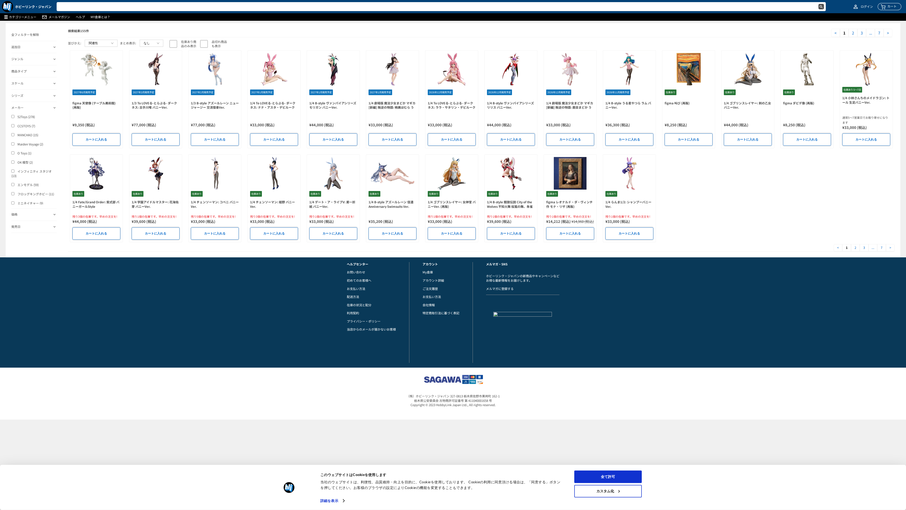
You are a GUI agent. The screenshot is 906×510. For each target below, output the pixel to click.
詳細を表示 (329, 501)
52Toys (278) (26, 117)
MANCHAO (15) (27, 135)
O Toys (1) (24, 153)
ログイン (867, 6)
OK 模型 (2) (25, 162)
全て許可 (608, 477)
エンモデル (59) (28, 185)
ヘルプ (80, 17)
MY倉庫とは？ (100, 17)
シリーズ (17, 96)
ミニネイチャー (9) (30, 203)
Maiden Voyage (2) (30, 144)
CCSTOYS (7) (26, 126)
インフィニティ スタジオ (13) (31, 173)
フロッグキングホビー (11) (35, 194)
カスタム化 (605, 491)
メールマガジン (59, 17)
